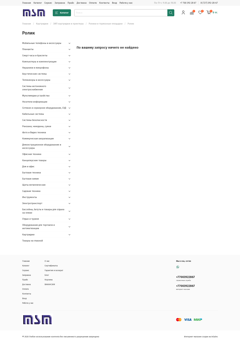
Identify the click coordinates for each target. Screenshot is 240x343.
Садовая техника (31, 191)
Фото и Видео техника (34, 132)
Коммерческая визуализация (38, 138)
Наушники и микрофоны (35, 67)
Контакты (104, 3)
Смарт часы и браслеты (34, 55)
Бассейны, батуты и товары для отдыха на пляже (43, 211)
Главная (26, 3)
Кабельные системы (33, 114)
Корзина (48, 280)
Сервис (48, 3)
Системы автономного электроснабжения (34, 88)
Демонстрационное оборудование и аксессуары (41, 146)
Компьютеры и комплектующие (39, 61)
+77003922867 (185, 277)
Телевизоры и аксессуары (36, 80)
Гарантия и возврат (54, 270)
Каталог (37, 3)
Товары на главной (32, 240)
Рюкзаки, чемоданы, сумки (36, 126)
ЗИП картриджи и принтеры (68, 23)
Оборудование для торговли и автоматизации (38, 227)
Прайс (71, 3)
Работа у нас (126, 3)
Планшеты (27, 49)
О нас (47, 261)
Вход (114, 3)
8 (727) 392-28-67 (209, 3)
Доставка (82, 3)
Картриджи (42, 23)
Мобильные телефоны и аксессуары (41, 43)
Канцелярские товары (34, 160)
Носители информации (34, 101)
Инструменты (29, 197)
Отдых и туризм (30, 219)
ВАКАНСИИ (50, 284)
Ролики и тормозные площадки (105, 23)
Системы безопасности (34, 120)
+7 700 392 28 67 (188, 3)
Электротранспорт (32, 203)
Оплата (93, 3)
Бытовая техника (31, 172)
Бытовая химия (30, 178)
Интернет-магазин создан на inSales (201, 336)
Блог (47, 275)
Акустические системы (34, 74)
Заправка (60, 3)
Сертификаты (51, 266)
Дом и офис (28, 166)
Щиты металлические (34, 185)
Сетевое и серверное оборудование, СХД (44, 108)
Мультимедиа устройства (35, 95)
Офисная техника (31, 154)
